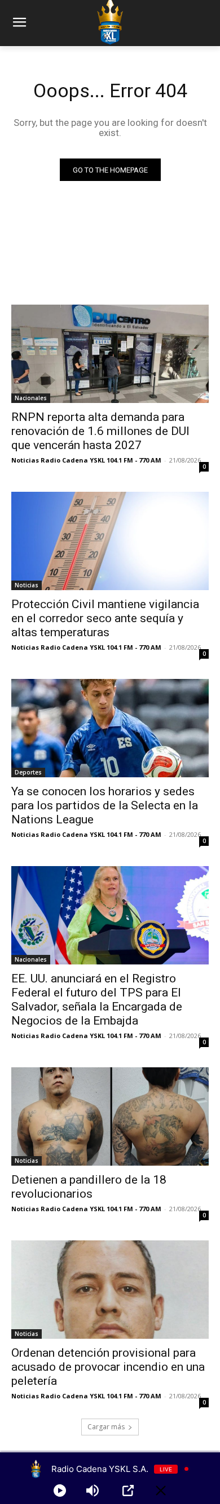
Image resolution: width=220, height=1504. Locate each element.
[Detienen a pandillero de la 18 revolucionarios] (110, 1116)
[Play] (60, 1490)
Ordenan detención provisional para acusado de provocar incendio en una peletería (108, 1367)
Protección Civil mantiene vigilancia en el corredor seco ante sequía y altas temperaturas (105, 618)
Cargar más (106, 1426)
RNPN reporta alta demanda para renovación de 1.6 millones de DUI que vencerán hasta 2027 (100, 431)
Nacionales (31, 398)
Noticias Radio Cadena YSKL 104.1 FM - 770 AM (86, 460)
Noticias (26, 585)
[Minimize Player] (161, 1490)
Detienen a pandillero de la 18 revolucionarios (88, 1187)
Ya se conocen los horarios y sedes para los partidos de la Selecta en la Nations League (104, 805)
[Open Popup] (128, 1490)
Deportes (28, 772)
